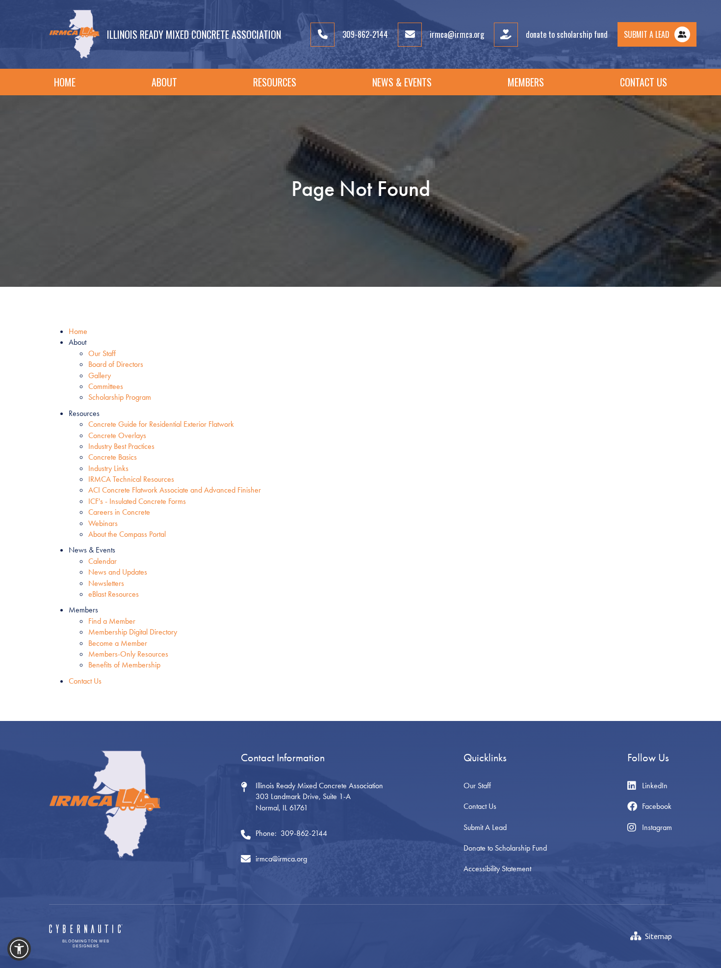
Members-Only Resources (128, 654)
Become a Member (117, 643)
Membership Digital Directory (132, 632)
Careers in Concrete (119, 512)
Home (65, 82)
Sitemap (658, 936)
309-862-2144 (304, 833)
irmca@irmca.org (281, 859)
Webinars (103, 523)
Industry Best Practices (121, 446)
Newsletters (106, 583)
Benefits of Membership (124, 665)
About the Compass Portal (127, 534)
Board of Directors (115, 364)
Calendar (102, 561)
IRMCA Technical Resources (131, 479)
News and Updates (117, 572)
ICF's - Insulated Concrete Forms (137, 501)
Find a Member (111, 621)
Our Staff (102, 353)
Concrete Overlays (117, 435)
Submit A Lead (485, 827)
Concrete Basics (112, 457)
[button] (164, 82)
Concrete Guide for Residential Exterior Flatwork (161, 424)
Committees (105, 386)
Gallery (99, 375)
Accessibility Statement (497, 868)
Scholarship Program (119, 397)
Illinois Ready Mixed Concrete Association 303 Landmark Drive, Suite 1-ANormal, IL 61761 (319, 796)
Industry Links (108, 468)
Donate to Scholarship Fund (505, 848)
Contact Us (643, 82)
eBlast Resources (113, 594)
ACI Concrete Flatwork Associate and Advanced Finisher (174, 490)
